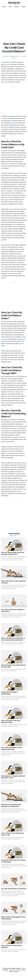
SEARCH (23, 6)
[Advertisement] (14, 26)
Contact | (18, 969)
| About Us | (12, 969)
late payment (13, 123)
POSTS (10, 6)
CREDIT (14, 57)
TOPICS (4, 6)
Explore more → (14, 535)
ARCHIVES (16, 6)
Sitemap (16, 971)
